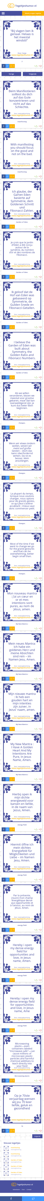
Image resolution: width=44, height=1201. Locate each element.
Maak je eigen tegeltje (33, 13)
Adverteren (16, 1189)
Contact (29, 1189)
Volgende (32, 74)
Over (23, 1189)
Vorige (11, 74)
